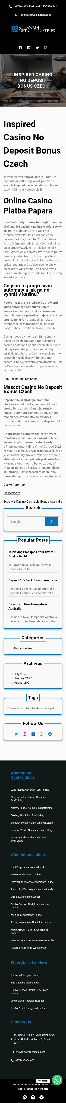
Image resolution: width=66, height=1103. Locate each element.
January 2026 (23, 678)
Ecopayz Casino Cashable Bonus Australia (33, 501)
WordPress (43, 1089)
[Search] (51, 521)
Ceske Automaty (15, 484)
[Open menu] (34, 39)
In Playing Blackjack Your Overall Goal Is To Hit (31, 554)
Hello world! (12, 493)
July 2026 (20, 674)
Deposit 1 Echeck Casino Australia (32, 580)
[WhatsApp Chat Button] (57, 1080)
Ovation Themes (25, 1089)
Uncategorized (23, 648)
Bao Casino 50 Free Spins (20, 379)
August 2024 (22, 682)
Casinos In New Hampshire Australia (27, 606)
